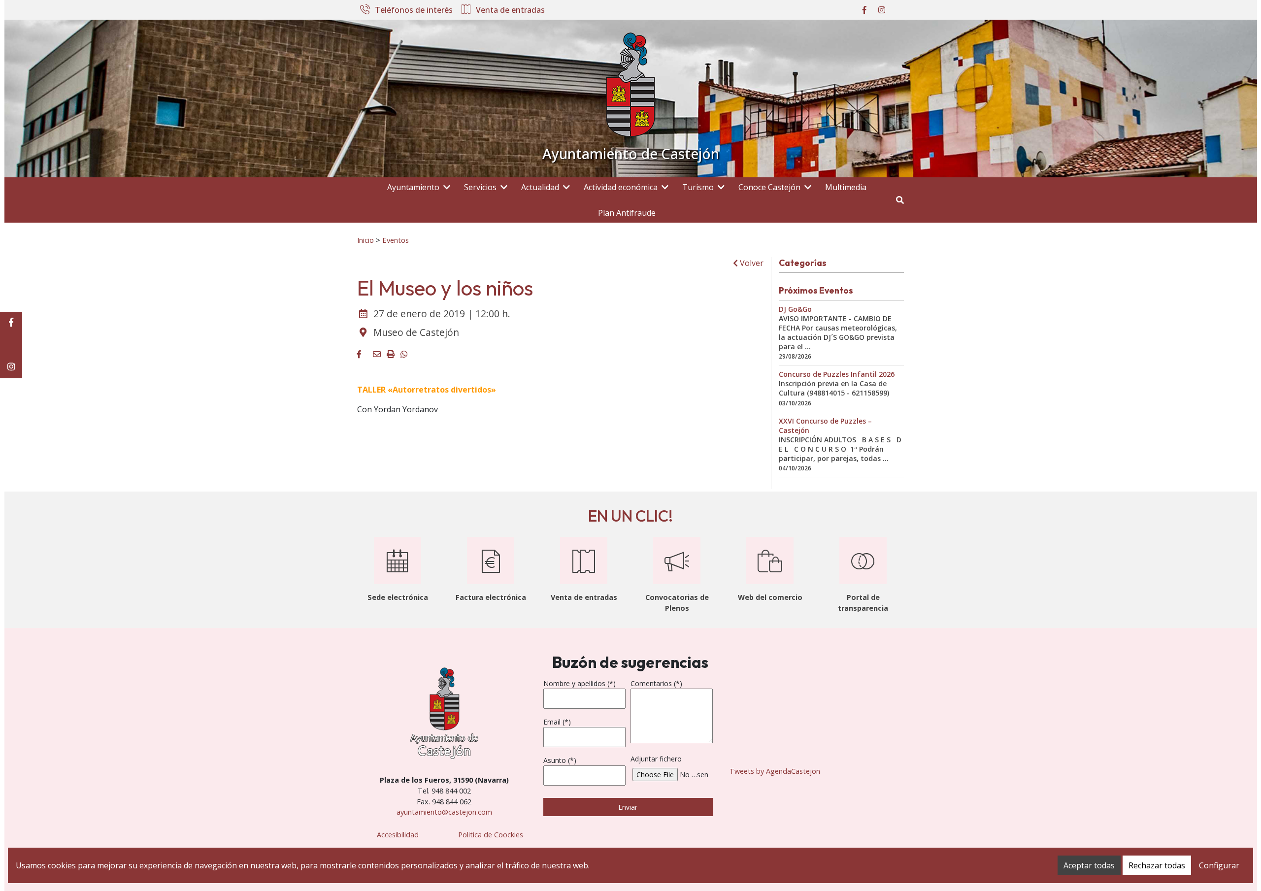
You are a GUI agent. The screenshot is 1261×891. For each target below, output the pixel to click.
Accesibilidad (398, 834)
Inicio (365, 240)
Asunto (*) (559, 760)
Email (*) (557, 721)
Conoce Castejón (769, 187)
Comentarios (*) (656, 683)
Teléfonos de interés (414, 10)
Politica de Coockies (490, 834)
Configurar (1219, 865)
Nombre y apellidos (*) (579, 683)
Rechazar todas (1156, 865)
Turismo (698, 187)
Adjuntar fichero (656, 758)
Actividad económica (621, 187)
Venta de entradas (510, 10)
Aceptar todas (1089, 865)
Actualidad (540, 187)
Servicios (480, 187)
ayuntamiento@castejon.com (444, 812)
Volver (750, 263)
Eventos (395, 240)
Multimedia (845, 187)
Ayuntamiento (413, 187)
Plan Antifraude (627, 212)
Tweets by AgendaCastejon (775, 771)
